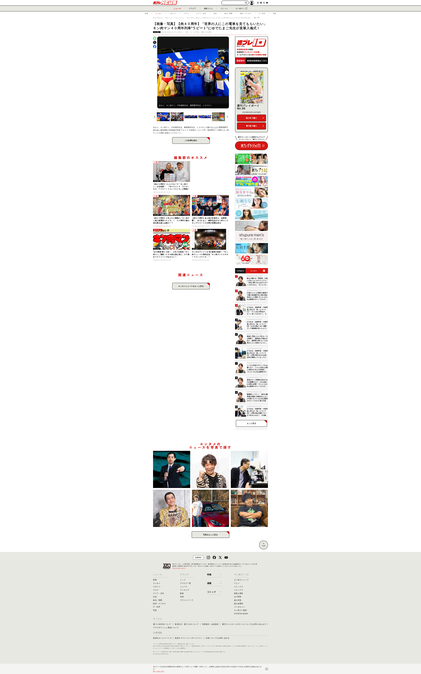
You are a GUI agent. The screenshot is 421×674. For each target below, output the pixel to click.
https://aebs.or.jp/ (179, 568)
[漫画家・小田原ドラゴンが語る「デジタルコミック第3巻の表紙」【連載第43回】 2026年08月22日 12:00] (210, 508)
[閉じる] (266, 669)
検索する (246, 3)
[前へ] (159, 72)
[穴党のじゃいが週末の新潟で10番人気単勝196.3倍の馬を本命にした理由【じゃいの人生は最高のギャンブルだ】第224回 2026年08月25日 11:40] (210, 469)
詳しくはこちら (158, 671)
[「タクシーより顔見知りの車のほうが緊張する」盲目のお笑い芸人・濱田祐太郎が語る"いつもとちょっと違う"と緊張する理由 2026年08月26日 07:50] (171, 469)
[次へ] (227, 72)
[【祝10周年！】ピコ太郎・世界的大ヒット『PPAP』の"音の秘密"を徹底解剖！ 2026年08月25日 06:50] (171, 508)
